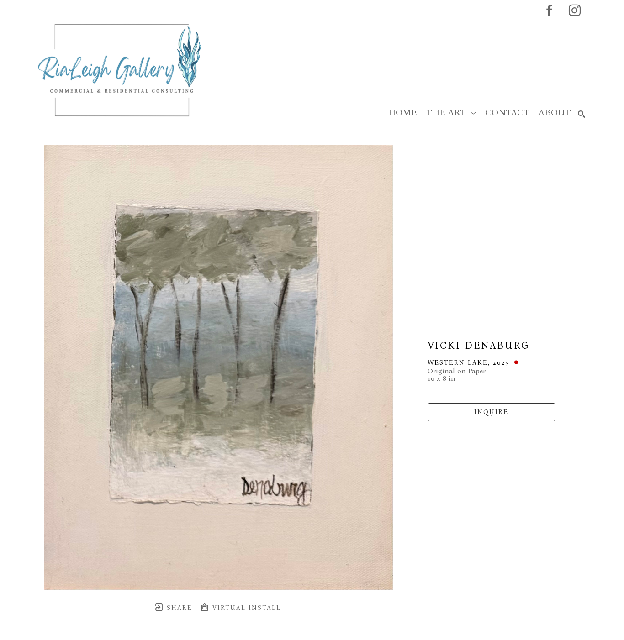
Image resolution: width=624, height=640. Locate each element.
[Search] (581, 114)
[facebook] (549, 10)
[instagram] (575, 10)
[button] (451, 112)
